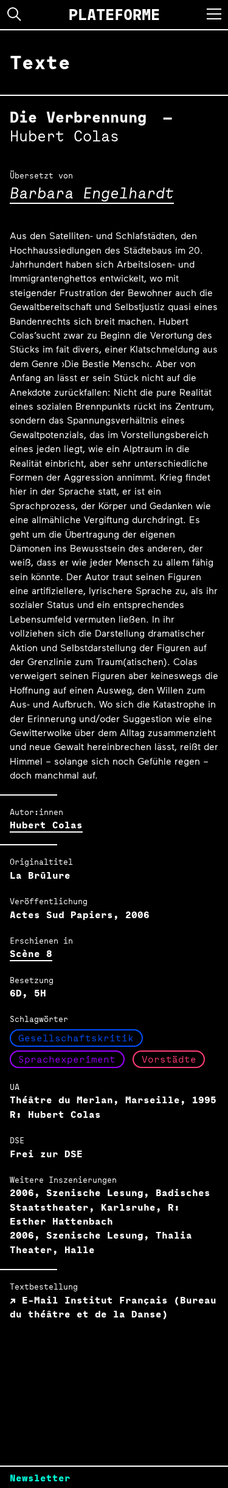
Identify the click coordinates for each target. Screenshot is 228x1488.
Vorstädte (169, 1059)
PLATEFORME (114, 14)
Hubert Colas (46, 825)
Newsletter (40, 1478)
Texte (40, 62)
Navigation (214, 14)
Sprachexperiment (67, 1059)
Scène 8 (31, 953)
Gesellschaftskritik (76, 1038)
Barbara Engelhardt (92, 193)
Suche (14, 14)
